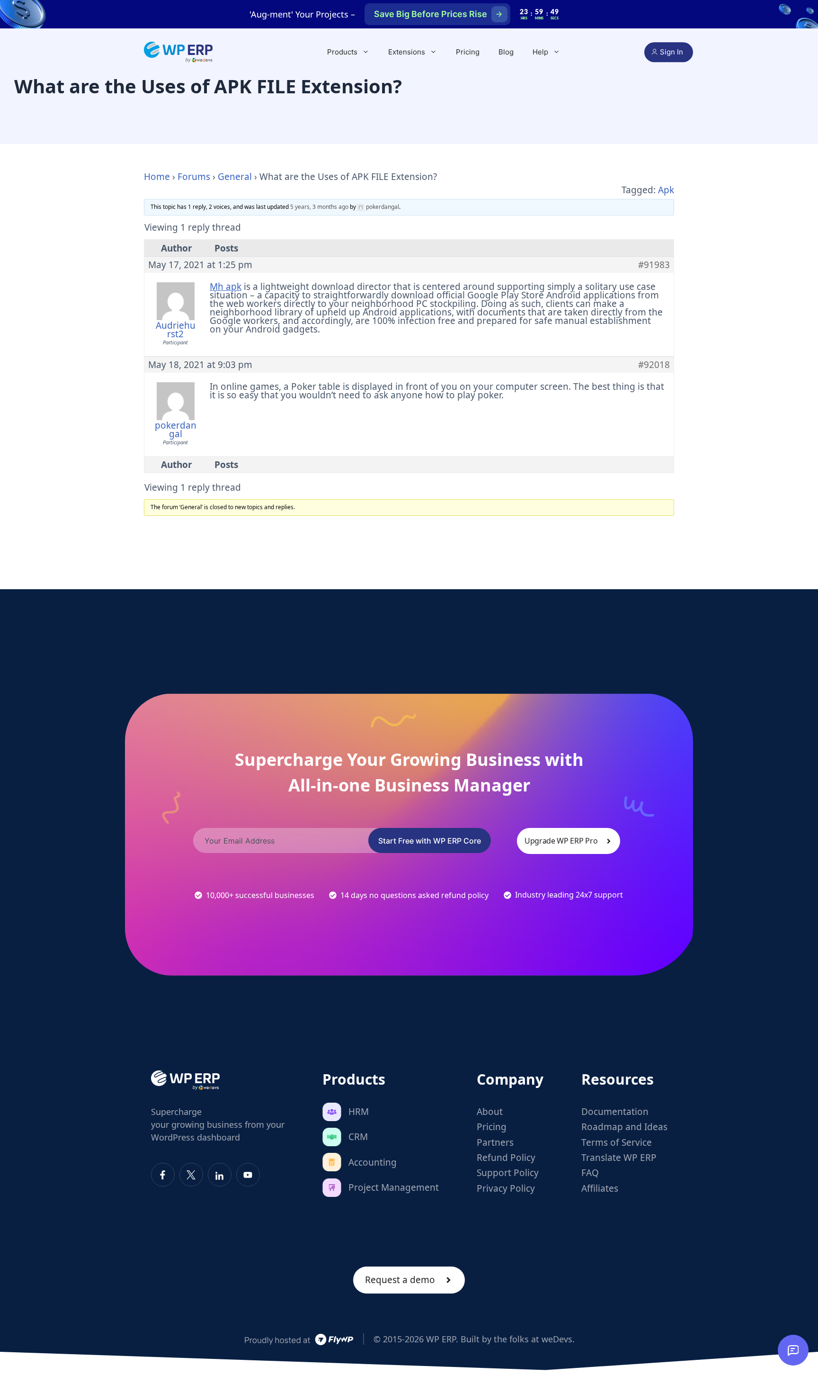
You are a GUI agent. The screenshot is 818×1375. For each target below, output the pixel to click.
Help (540, 51)
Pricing (468, 51)
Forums (194, 177)
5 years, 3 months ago (319, 207)
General (235, 177)
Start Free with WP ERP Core (429, 840)
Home (157, 177)
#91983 (654, 265)
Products (342, 51)
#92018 (654, 364)
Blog (506, 51)
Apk (666, 190)
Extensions (406, 51)
